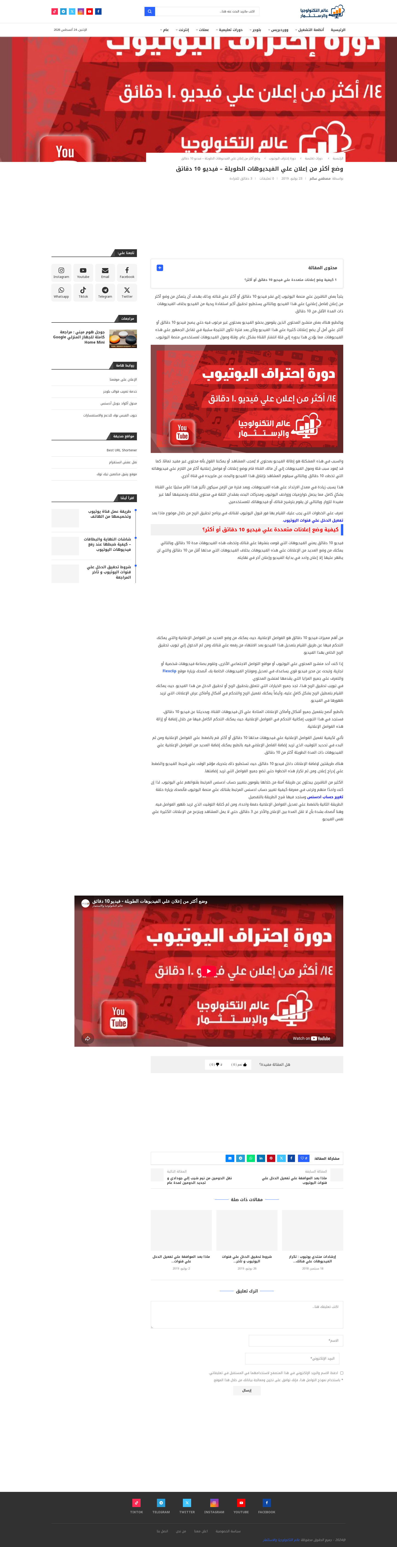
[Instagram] (81, 11)
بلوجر (256, 30)
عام (166, 30)
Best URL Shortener (122, 450)
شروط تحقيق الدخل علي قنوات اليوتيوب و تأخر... (247, 1259)
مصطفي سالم (320, 178)
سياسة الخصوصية (228, 1531)
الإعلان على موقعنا (123, 379)
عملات (204, 30)
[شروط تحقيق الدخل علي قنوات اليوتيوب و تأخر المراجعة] (247, 1230)
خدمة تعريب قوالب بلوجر (120, 391)
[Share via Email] (230, 1158)
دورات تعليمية (231, 30)
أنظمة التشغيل (311, 30)
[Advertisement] (247, 220)
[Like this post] (302, 1158)
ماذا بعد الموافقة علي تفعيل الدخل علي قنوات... (181, 1259)
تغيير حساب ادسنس (325, 796)
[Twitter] (72, 11)
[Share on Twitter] (281, 1158)
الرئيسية (338, 30)
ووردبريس (279, 30)
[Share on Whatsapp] (251, 1158)
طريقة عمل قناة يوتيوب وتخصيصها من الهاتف (109, 514)
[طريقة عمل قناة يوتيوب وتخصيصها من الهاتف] (65, 518)
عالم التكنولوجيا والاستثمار (281, 1540)
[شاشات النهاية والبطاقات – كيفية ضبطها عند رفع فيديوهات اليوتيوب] (65, 546)
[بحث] (150, 11)
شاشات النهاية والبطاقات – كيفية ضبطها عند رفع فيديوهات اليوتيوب (107, 544)
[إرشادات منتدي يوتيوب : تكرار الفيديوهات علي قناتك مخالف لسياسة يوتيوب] (312, 1230)
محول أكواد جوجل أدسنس (119, 403)
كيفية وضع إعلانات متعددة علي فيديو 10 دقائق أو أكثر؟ (289, 280)
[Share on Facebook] (291, 1158)
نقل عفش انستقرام (123, 462)
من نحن (181, 1531)
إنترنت (184, 30)
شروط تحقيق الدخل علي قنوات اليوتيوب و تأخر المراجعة (109, 572)
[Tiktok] (54, 11)
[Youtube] (89, 11)
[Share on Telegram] (240, 1158)
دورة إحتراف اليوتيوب (282, 158)
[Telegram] (63, 11)
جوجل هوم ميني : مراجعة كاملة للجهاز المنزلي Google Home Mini (79, 337)
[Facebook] (98, 11)
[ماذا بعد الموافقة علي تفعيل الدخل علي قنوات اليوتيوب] (181, 1230)
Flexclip (169, 671)
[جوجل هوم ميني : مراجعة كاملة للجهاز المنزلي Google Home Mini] (123, 339)
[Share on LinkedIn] (261, 1158)
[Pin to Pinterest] (271, 1158)
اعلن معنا (201, 1531)
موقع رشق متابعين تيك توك (117, 474)
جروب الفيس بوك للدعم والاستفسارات (110, 415)
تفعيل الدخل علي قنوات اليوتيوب (313, 520)
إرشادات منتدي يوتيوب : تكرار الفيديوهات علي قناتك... (312, 1259)
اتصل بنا (162, 1531)
